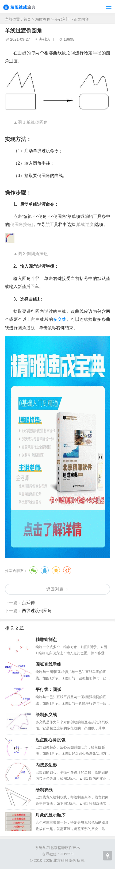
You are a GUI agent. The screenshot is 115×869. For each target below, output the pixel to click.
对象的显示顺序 (51, 815)
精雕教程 (42, 19)
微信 (33, 570)
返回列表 (54, 589)
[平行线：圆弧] (18, 696)
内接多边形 (46, 765)
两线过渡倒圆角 (37, 610)
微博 (67, 570)
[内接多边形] (18, 771)
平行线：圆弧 (48, 689)
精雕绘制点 (46, 639)
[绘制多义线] (18, 721)
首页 (27, 19)
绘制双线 (44, 789)
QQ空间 (56, 570)
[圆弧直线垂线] (18, 671)
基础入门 (62, 19)
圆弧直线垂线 (48, 664)
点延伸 (28, 602)
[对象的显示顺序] (18, 821)
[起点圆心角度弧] (18, 746)
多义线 (59, 319)
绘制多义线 (46, 714)
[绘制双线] (18, 796)
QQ (45, 570)
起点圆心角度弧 (51, 739)
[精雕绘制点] (18, 646)
